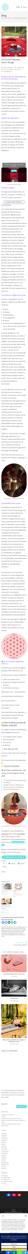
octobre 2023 (4, 1153)
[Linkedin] (9, 922)
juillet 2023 (3, 1157)
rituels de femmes (9, 934)
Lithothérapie (4, 1175)
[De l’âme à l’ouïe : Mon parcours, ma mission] (6, 901)
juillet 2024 (3, 1140)
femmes (10, 931)
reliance (21, 933)
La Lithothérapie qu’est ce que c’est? (14, 974)
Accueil (13, 1209)
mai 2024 (3, 1144)
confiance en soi (9, 928)
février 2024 (4, 1148)
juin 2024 (3, 1142)
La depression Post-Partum (7, 1114)
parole (16, 933)
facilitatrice (23, 930)
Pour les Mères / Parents (7, 1181)
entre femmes (16, 930)
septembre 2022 (5, 1164)
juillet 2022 (3, 1168)
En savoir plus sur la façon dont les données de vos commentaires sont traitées (13, 1095)
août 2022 (3, 1166)
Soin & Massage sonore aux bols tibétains (13, 1212)
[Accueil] (1, 18)
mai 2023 (3, 1161)
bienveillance (10, 927)
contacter (4, 834)
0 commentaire (8, 71)
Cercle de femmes (18, 927)
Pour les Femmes (8, 69)
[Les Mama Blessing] (6, 886)
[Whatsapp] (12, 922)
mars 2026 (3, 1133)
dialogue (16, 928)
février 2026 (4, 1135)
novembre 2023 (5, 1151)
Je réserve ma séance (14, 857)
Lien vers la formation (11, 766)
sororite (16, 934)
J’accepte (14, 171)
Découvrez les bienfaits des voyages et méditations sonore (14, 1040)
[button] (25, 1216)
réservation (21, 834)
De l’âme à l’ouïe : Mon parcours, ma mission (6, 906)
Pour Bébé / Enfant (5, 1177)
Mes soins (14, 1211)
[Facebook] (3, 922)
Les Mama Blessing (6, 890)
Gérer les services (14, 1232)
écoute (20, 928)
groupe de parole (16, 931)
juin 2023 (3, 1159)
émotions (10, 930)
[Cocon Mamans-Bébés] (18, 886)
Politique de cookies (14, 168)
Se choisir (3, 1116)
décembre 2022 (4, 1162)
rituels (3, 934)
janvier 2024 (4, 1150)
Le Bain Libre (14, 998)
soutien (20, 934)
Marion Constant (8, 67)
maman (5, 933)
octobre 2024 (4, 1139)
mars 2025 (3, 1137)
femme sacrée (4, 931)
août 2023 (3, 1155)
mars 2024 (3, 1146)
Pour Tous (18, 69)
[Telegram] (15, 922)
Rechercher (4, 1104)
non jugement (11, 933)
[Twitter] (6, 922)
